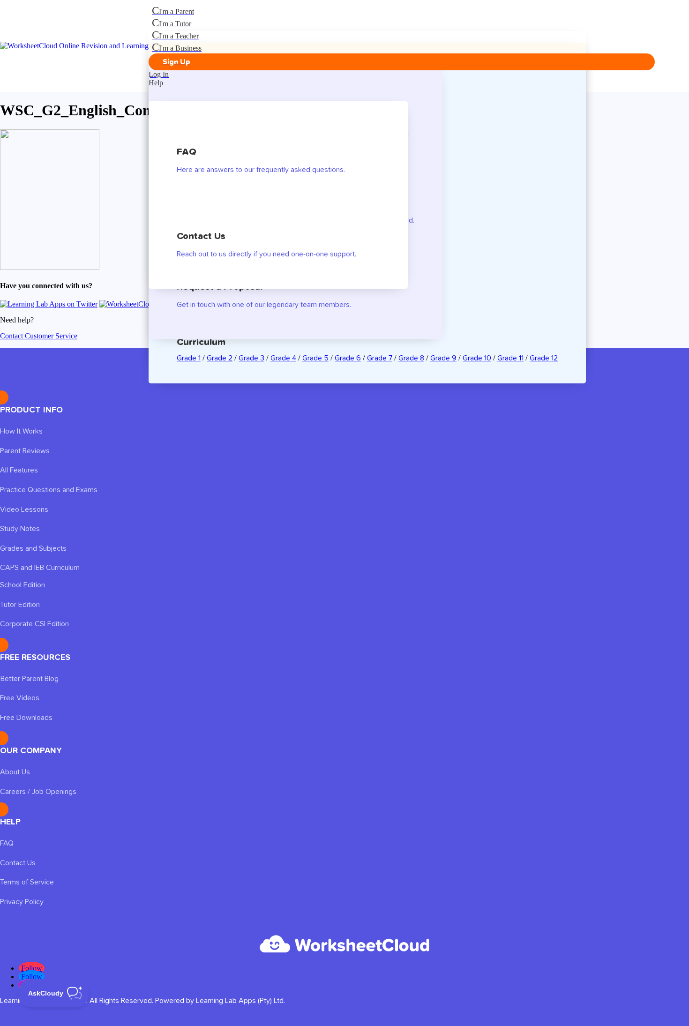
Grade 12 (544, 358)
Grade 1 (189, 358)
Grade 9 (443, 358)
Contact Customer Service (38, 336)
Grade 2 (219, 358)
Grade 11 (510, 358)
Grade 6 (348, 358)
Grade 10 (477, 358)
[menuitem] (402, 11)
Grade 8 (411, 358)
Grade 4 (283, 358)
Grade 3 (251, 358)
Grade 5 (315, 358)
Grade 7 (379, 358)
